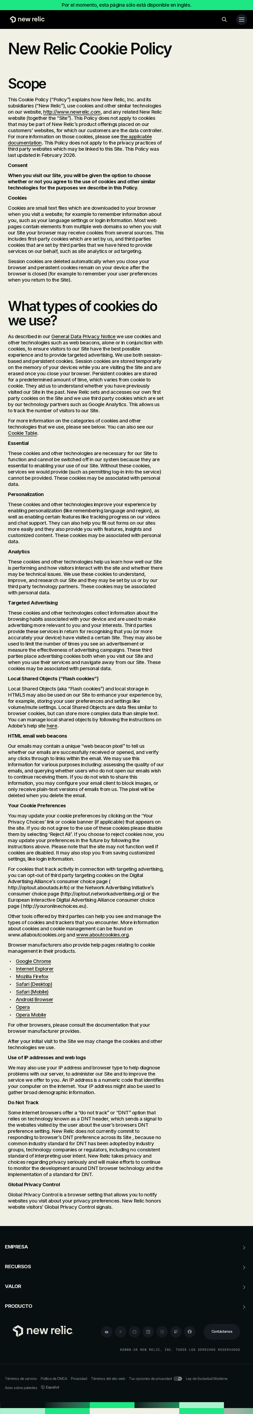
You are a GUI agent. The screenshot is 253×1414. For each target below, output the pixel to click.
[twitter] (120, 1332)
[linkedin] (148, 1332)
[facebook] (190, 1332)
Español (52, 1387)
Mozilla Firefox (32, 976)
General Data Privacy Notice (84, 336)
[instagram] (162, 1332)
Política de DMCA (54, 1378)
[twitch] (176, 1332)
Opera (23, 1007)
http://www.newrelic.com (72, 112)
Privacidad (79, 1378)
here (52, 726)
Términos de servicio (21, 1378)
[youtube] (107, 1332)
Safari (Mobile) (32, 992)
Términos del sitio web (108, 1378)
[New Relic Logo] (26, 19)
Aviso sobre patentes (21, 1388)
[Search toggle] (224, 19)
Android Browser (34, 999)
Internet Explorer (35, 969)
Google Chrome (33, 961)
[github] (134, 1332)
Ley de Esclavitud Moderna (207, 1378)
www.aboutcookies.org (102, 935)
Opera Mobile (31, 1015)
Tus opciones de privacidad (150, 1378)
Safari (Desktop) (34, 984)
